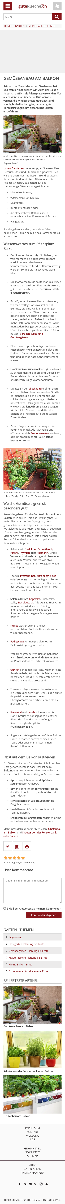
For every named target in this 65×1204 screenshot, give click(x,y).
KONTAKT (32, 1132)
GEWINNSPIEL (32, 1148)
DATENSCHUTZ (33, 1168)
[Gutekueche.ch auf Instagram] (30, 1184)
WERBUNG (32, 1135)
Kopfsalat (34, 599)
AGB (32, 1139)
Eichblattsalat (25, 602)
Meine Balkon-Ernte (20, 964)
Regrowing (15, 937)
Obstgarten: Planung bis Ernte (26, 944)
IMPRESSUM (32, 1128)
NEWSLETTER (32, 1152)
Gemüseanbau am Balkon (18, 1026)
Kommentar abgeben (43, 915)
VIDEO (32, 1165)
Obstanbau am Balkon (16, 1116)
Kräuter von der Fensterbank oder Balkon (28, 1071)
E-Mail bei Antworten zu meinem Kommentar (33, 908)
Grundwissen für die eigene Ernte (28, 971)
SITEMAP (32, 1156)
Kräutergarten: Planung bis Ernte (28, 957)
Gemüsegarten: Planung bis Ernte (28, 950)
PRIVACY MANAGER (32, 1172)
